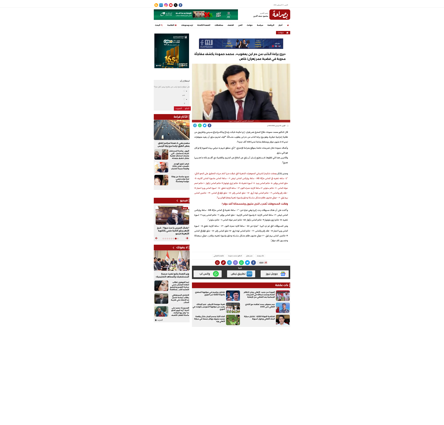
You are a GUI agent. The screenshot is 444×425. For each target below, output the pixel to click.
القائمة (170, 25)
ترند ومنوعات (187, 25)
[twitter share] (205, 125)
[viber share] (195, 125)
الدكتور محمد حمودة (235, 256)
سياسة (260, 25)
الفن (240, 25)
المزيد (160, 320)
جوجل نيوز (272, 273)
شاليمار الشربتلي (219, 256)
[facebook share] (209, 125)
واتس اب (205, 273)
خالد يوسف (260, 256)
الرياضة (270, 25)
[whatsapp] (223, 262)
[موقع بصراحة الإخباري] (279, 14)
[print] (217, 262)
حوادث (250, 25)
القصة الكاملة (203, 25)
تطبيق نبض (238, 273)
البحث (158, 25)
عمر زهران (249, 256)
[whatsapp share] (200, 125)
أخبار (280, 25)
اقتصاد (231, 25)
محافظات (219, 25)
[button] (187, 238)
